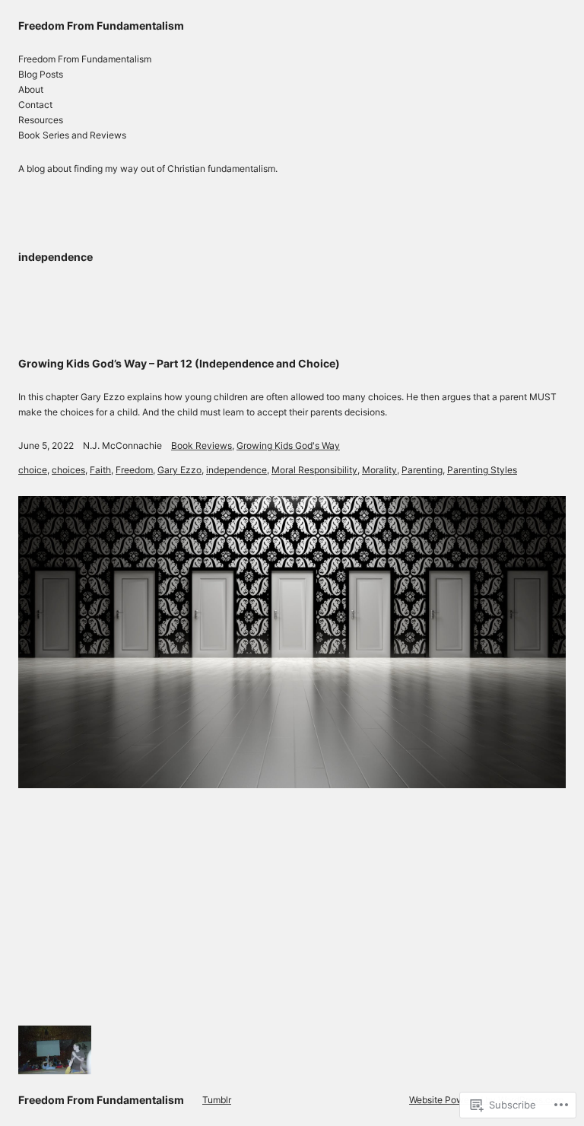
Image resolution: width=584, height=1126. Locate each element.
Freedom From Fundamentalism (101, 25)
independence (236, 470)
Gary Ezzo (179, 470)
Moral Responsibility (314, 470)
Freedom (134, 470)
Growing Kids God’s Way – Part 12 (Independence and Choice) (179, 363)
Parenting (422, 470)
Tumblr (216, 1099)
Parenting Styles (482, 470)
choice (32, 470)
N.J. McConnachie (122, 445)
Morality (379, 470)
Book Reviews (201, 445)
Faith (100, 470)
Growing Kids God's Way (288, 445)
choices (68, 470)
